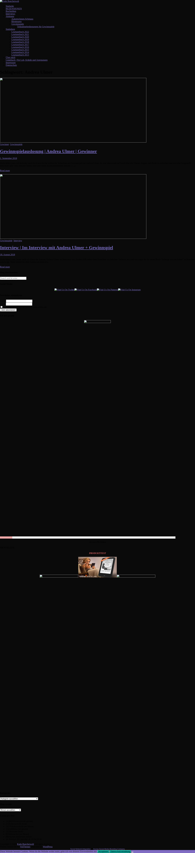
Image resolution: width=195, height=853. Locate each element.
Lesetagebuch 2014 (20, 52)
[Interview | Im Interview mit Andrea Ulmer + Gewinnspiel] (73, 238)
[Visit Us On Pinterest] (107, 289)
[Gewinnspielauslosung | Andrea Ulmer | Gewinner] (73, 142)
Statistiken (10, 29)
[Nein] (132, 852)
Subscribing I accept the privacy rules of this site (25, 307)
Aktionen (10, 16)
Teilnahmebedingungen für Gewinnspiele (35, 26)
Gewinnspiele (17, 24)
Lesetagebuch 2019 (20, 39)
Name (2, 301)
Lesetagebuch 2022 (20, 32)
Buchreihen (11, 11)
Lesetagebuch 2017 (20, 44)
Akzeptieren (103, 851)
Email (2, 304)
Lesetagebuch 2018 (20, 42)
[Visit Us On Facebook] (86, 289)
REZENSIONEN (14, 8)
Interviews (10, 14)
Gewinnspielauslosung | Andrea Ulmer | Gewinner (48, 151)
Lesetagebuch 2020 (20, 37)
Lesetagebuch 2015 (20, 50)
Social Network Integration (80, 849)
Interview (18, 240)
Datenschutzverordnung (120, 851)
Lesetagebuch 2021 (20, 34)
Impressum (11, 62)
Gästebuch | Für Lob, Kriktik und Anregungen (27, 60)
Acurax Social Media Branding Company (109, 849)
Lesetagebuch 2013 (20, 55)
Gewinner (4, 144)
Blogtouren (16, 21)
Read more (5, 170)
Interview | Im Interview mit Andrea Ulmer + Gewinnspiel (56, 247)
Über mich (10, 57)
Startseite (10, 6)
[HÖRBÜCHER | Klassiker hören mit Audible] (59, 577)
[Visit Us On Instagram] (129, 289)
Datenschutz (11, 65)
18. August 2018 (7, 254)
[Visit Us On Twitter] (65, 289)
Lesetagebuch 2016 (20, 47)
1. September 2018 (8, 158)
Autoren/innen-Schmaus (22, 19)
